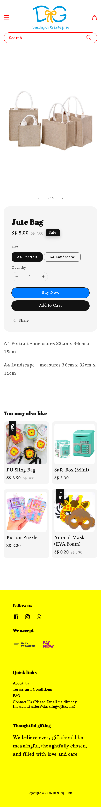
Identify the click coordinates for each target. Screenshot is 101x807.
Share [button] (24, 320)
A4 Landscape (62, 257)
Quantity (19, 268)
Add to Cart (50, 305)
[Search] (89, 38)
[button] (6, 17)
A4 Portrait (27, 257)
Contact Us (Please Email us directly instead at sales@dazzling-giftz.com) (45, 704)
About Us (21, 683)
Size (15, 246)
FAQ (16, 696)
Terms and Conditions (32, 690)
